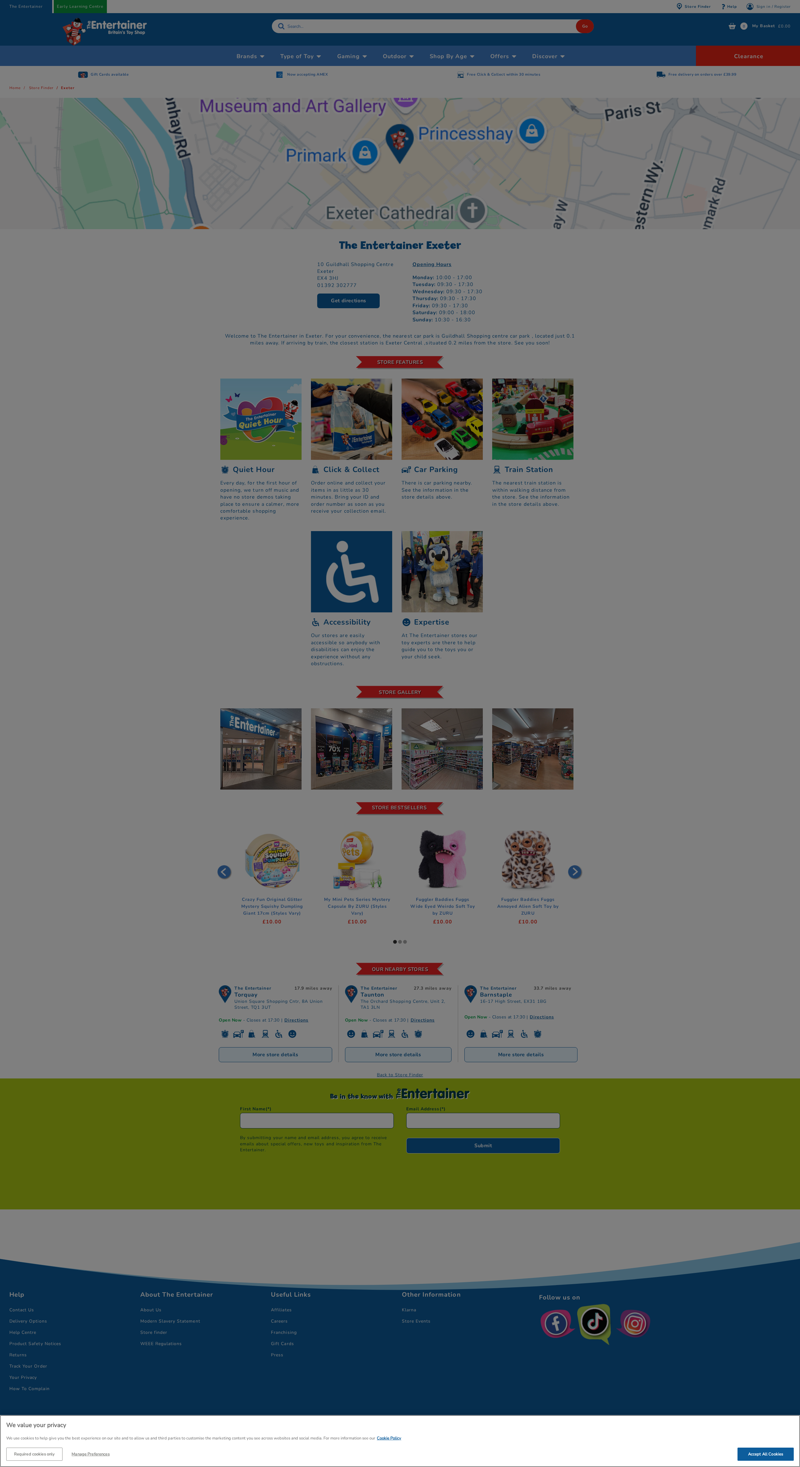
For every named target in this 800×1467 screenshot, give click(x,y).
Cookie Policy (389, 1438)
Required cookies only (34, 1454)
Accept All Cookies (765, 1454)
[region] (400, 1441)
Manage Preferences (90, 1454)
